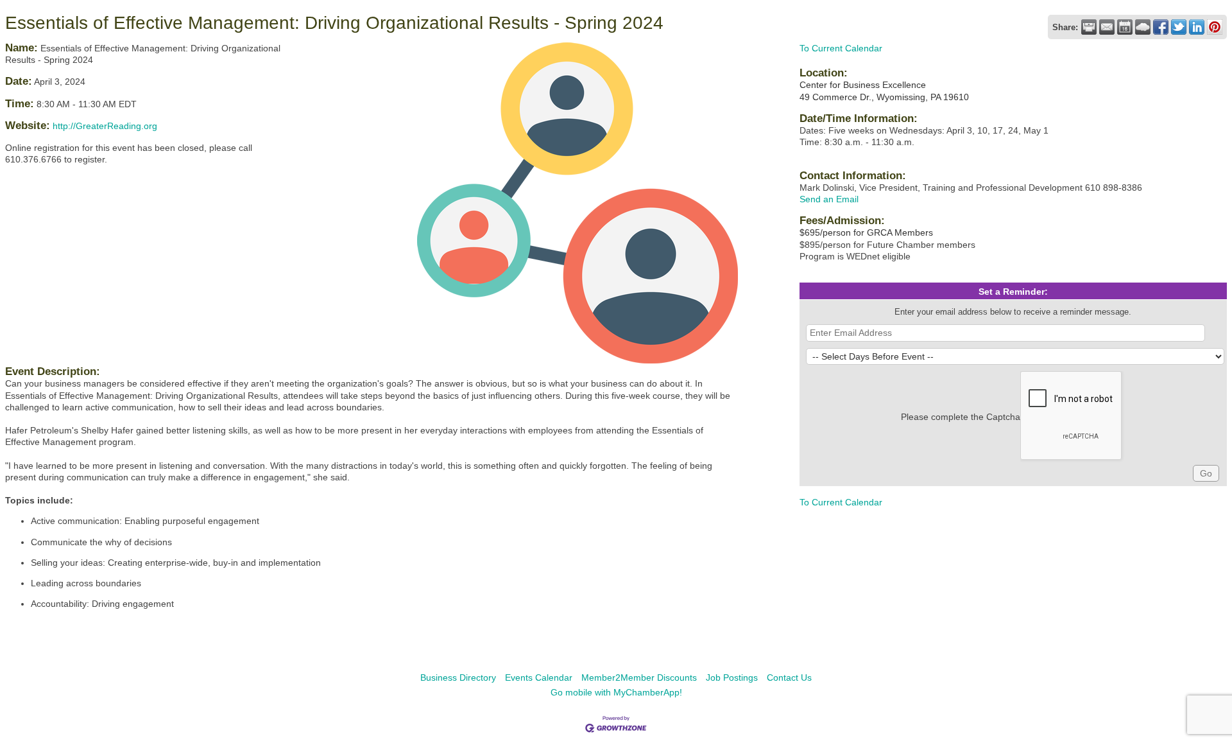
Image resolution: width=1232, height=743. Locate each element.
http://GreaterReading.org (105, 126)
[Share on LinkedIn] (1196, 27)
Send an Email (829, 199)
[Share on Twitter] (1178, 27)
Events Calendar (538, 677)
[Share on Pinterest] (1214, 27)
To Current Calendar (841, 48)
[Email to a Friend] (1107, 27)
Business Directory (458, 677)
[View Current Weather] (1143, 27)
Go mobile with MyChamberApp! (616, 692)
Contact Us (789, 677)
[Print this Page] (1089, 27)
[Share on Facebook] (1160, 27)
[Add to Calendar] (1125, 27)
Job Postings (732, 677)
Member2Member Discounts (639, 677)
